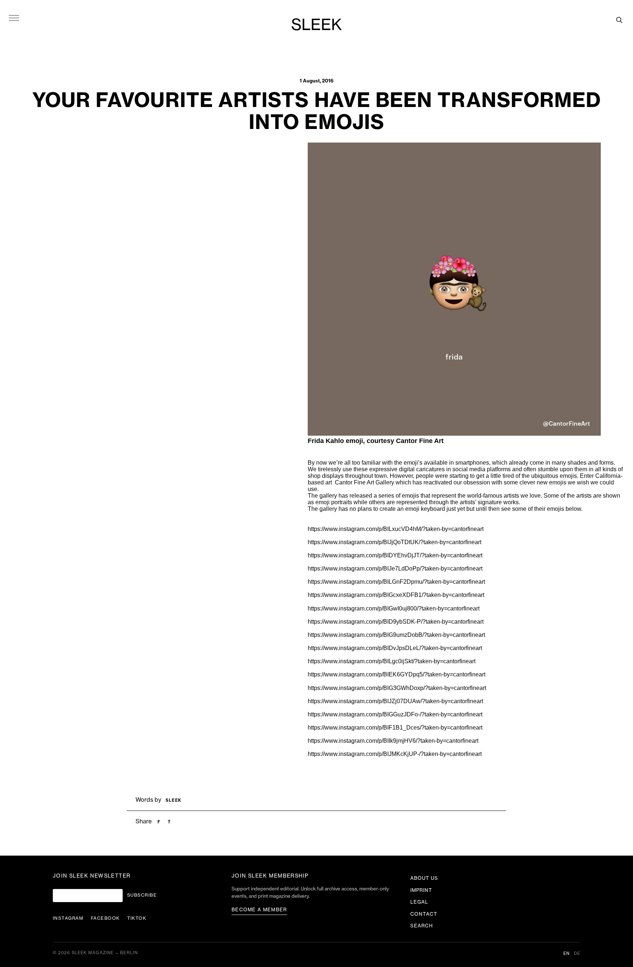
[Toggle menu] (14, 18)
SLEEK (316, 25)
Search (421, 925)
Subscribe (142, 895)
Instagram (68, 918)
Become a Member (259, 909)
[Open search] (619, 20)
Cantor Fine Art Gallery (364, 482)
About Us (424, 878)
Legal (419, 902)
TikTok (137, 918)
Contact (423, 914)
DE (577, 954)
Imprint (421, 890)
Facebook (105, 918)
